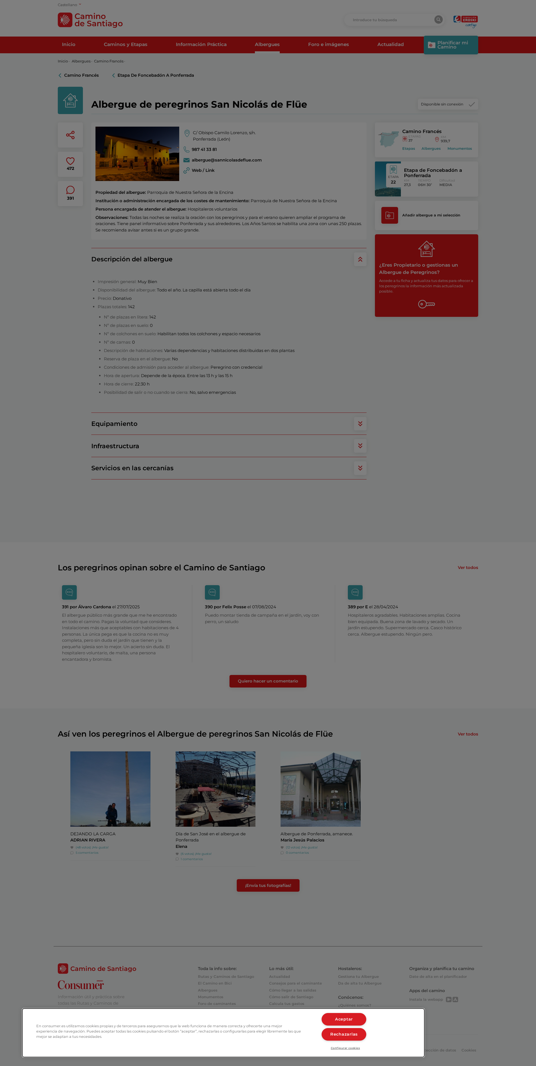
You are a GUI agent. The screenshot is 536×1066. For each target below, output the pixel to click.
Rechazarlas (344, 1034)
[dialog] (223, 1033)
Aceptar (344, 1019)
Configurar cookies (345, 1048)
